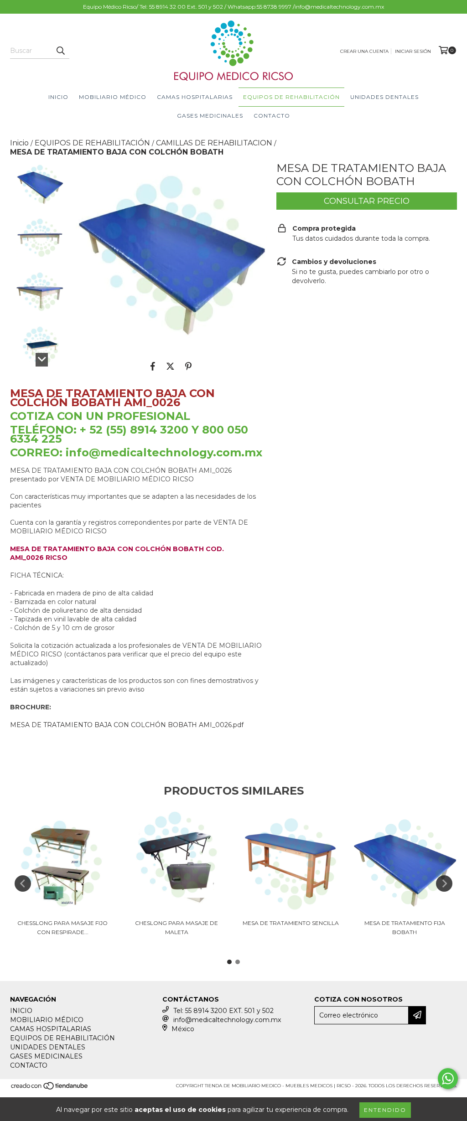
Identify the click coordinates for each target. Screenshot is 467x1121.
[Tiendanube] (50, 1089)
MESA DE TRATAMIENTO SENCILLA (291, 923)
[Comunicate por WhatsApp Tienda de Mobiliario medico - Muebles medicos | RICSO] (448, 1078)
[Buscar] (60, 50)
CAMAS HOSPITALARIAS (195, 96)
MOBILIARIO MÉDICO (112, 96)
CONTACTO (272, 115)
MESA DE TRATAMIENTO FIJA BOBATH (404, 927)
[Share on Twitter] (170, 366)
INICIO (58, 96)
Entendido (385, 1109)
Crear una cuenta (364, 51)
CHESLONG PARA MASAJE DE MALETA (176, 927)
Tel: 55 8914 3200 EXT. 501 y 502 (223, 1011)
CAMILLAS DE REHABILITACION (214, 143)
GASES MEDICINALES (210, 115)
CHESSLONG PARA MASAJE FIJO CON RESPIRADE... (62, 927)
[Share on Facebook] (152, 366)
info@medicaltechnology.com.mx (227, 1020)
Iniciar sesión (413, 51)
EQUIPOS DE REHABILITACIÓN (291, 96)
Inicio (19, 143)
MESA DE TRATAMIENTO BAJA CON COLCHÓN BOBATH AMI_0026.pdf (127, 725)
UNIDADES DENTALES (384, 96)
